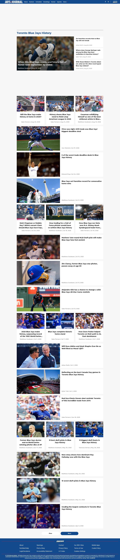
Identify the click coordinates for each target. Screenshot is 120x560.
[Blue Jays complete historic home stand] (60, 327)
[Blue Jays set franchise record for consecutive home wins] (60, 190)
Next (69, 533)
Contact (61, 545)
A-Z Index (62, 551)
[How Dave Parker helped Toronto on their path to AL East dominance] (89, 327)
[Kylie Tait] (79, 57)
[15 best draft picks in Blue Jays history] (60, 436)
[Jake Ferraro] (25, 122)
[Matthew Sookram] (24, 68)
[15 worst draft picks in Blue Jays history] (60, 490)
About (21, 545)
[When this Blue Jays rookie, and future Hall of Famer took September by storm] (45, 53)
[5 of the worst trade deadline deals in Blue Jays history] (60, 164)
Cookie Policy (96, 548)
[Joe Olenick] (66, 148)
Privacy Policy (63, 548)
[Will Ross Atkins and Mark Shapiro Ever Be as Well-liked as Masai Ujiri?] (60, 355)
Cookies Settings (79, 551)
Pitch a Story (41, 548)
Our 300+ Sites (79, 545)
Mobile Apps (96, 545)
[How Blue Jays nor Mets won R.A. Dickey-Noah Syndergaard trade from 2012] (89, 218)
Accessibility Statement (44, 551)
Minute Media (13, 555)
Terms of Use (78, 548)
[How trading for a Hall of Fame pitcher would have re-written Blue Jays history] (60, 218)
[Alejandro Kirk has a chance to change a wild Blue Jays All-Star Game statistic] (60, 299)
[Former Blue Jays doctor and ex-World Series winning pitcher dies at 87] (30, 436)
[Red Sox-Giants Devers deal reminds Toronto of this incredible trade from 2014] (60, 408)
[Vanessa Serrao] (84, 448)
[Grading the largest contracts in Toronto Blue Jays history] (60, 516)
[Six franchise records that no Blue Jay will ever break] (89, 42)
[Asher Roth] (79, 45)
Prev (50, 533)
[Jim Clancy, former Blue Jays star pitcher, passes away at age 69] (60, 273)
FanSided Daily (24, 548)
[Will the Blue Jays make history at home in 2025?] (30, 110)
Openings (40, 545)
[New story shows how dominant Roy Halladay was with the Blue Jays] (60, 464)
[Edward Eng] (66, 174)
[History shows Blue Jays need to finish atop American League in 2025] (60, 110)
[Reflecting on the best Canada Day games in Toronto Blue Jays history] (60, 382)
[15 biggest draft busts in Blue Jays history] (89, 436)
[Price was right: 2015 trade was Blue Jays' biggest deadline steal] (60, 138)
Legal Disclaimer (25, 551)
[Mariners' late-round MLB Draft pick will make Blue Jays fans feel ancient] (60, 247)
